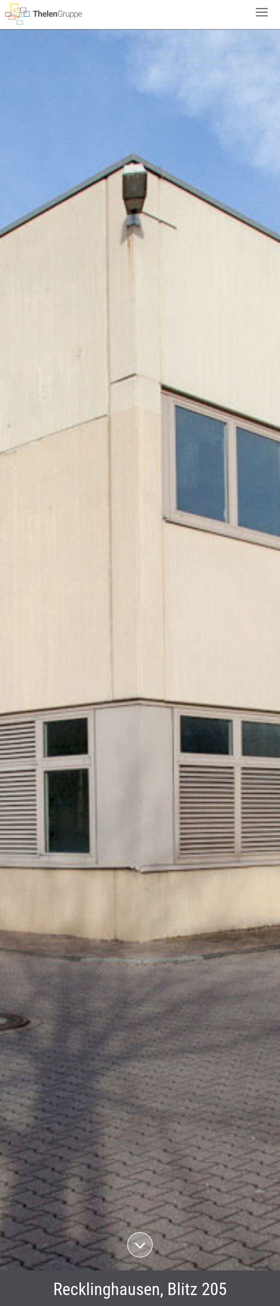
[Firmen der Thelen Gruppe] (43, 22)
